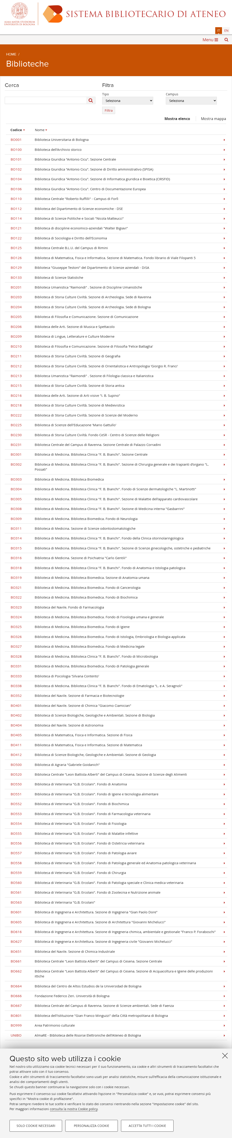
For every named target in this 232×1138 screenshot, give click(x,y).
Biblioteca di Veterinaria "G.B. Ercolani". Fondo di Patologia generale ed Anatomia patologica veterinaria (103, 863)
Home (11, 54)
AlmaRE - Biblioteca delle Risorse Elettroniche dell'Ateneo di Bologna (76, 1035)
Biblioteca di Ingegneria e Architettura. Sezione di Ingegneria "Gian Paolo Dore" (84, 912)
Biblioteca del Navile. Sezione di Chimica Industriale (63, 951)
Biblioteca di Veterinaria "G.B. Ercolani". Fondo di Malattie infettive (74, 833)
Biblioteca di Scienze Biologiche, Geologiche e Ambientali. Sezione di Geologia (83, 754)
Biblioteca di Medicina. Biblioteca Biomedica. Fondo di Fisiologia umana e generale (87, 617)
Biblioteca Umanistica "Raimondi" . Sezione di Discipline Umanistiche (76, 287)
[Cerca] (90, 100)
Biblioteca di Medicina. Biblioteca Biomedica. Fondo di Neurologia (74, 518)
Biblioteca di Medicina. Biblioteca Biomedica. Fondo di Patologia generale (80, 666)
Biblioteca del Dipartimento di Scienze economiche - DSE (67, 208)
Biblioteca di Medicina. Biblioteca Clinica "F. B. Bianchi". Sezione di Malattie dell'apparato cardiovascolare (104, 499)
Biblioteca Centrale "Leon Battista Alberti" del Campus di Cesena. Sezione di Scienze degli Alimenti (99, 774)
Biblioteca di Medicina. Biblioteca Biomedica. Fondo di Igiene (70, 626)
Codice (16, 130)
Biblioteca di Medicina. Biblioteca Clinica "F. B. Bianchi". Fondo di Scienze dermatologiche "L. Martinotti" (103, 489)
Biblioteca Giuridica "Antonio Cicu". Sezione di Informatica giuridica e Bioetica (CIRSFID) (90, 179)
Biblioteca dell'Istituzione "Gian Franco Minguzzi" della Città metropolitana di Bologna (89, 1015)
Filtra (109, 110)
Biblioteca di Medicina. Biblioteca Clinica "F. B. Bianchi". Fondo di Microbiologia (84, 656)
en (226, 30)
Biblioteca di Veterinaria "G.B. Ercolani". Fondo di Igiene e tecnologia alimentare (84, 794)
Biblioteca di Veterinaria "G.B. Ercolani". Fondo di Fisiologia (68, 823)
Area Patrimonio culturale (43, 1025)
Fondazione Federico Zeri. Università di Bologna (60, 996)
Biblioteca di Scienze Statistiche (47, 277)
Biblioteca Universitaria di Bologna (50, 139)
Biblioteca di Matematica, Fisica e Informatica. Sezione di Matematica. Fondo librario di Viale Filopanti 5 (103, 257)
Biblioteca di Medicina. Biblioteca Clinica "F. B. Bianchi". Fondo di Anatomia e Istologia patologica (98, 567)
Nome (39, 130)
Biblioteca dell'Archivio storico (46, 149)
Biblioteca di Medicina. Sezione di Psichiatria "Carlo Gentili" (69, 558)
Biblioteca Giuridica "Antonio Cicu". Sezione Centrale (63, 159)
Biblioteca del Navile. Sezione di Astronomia (57, 725)
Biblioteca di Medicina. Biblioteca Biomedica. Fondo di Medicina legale (78, 646)
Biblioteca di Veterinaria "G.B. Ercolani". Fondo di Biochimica (70, 803)
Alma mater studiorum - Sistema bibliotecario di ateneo (116, 13)
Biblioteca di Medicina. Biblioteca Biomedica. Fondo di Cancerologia (75, 587)
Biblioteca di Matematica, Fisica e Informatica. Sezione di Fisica (71, 735)
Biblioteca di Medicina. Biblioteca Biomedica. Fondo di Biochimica (74, 597)
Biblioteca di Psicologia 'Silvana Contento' (55, 676)
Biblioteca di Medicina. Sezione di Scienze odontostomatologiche (73, 528)
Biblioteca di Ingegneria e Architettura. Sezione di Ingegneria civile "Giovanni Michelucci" (91, 941)
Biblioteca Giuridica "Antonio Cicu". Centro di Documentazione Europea (78, 189)
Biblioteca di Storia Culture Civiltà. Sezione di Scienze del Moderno (74, 415)
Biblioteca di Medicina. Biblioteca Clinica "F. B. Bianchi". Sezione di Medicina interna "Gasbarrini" (98, 508)
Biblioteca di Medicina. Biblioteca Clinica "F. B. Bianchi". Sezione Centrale (79, 454)
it (218, 30)
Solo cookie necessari (36, 1126)
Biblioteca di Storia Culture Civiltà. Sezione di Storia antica (67, 385)
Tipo (105, 94)
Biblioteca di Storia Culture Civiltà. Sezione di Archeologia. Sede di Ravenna (81, 297)
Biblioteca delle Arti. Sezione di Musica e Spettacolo (63, 326)
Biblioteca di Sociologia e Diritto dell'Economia (59, 238)
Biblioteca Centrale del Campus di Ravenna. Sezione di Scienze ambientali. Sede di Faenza (92, 1005)
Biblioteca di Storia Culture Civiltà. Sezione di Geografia (65, 356)
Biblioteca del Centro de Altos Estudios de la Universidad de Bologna (76, 986)
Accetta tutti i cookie (147, 1126)
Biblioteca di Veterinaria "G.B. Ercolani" (53, 902)
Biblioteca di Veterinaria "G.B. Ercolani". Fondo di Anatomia (69, 784)
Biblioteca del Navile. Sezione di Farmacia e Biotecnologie (67, 695)
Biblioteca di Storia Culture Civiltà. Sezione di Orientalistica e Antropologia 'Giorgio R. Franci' (94, 366)
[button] (226, 39)
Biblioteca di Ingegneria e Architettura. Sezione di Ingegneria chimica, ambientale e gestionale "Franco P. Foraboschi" (113, 931)
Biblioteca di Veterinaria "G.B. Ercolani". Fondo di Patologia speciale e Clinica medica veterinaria (97, 882)
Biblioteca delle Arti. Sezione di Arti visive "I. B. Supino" (65, 395)
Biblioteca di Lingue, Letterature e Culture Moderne (62, 336)
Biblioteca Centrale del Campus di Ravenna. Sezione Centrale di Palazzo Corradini (86, 444)
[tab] (218, 30)
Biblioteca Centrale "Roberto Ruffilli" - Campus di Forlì (64, 198)
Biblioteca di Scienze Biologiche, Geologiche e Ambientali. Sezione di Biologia (83, 715)
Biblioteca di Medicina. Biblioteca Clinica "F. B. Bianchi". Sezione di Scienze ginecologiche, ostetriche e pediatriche (110, 548)
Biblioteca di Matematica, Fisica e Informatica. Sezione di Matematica (76, 745)
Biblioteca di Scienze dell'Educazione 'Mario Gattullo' (63, 425)
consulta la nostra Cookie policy (73, 1109)
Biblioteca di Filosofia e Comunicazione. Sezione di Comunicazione (74, 316)
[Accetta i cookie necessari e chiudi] (225, 1055)
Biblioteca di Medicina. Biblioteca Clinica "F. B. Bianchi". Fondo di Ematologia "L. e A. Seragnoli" (96, 685)
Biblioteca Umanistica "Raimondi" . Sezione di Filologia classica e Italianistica (82, 375)
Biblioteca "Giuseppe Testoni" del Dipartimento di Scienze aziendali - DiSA (80, 267)
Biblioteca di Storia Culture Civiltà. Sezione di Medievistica (68, 405)
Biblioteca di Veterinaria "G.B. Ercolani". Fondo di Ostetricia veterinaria (77, 843)
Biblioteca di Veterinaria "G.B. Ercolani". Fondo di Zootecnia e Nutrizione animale (85, 892)
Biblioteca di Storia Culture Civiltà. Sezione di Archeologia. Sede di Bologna (81, 307)
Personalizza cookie (91, 1126)
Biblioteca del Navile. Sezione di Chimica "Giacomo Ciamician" (71, 705)
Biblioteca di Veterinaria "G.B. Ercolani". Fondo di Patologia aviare (74, 853)
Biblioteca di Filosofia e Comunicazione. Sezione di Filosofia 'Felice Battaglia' (82, 346)
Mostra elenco (177, 118)
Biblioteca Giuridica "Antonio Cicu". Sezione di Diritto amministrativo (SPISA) (82, 169)
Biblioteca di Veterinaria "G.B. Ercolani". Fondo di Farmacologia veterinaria (80, 813)
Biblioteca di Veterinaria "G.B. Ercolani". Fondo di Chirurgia (68, 872)
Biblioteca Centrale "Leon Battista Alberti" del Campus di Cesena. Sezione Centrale (86, 961)
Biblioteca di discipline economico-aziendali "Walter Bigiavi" (69, 228)
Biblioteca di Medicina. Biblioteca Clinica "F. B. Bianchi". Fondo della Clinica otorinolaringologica (97, 538)
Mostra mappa (213, 118)
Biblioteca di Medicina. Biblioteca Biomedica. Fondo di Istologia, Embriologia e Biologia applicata (98, 636)
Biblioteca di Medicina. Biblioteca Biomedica (57, 479)
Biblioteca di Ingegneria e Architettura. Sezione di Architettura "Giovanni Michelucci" (88, 922)
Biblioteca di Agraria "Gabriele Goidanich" (55, 764)
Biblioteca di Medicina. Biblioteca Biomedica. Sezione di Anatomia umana (80, 577)
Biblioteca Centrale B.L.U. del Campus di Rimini (59, 247)
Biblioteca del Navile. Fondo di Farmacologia (57, 607)
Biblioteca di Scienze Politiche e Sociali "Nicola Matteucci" (67, 218)
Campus (172, 94)
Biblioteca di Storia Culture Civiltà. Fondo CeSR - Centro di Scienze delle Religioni (85, 435)
